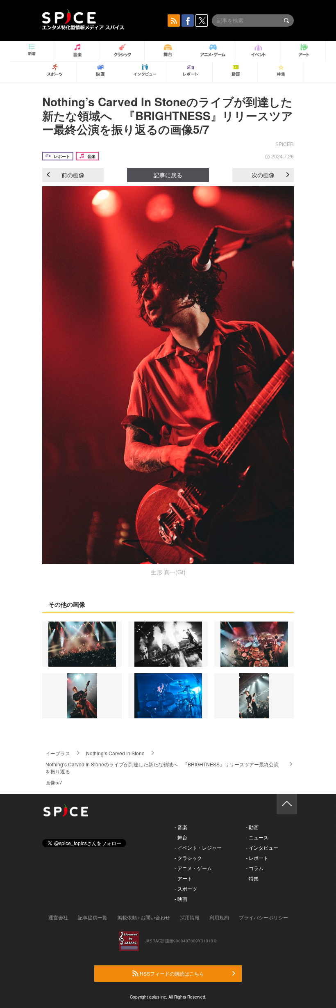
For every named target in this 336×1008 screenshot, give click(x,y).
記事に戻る (168, 175)
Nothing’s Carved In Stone (115, 753)
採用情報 (190, 917)
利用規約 (219, 917)
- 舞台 (181, 837)
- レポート (257, 857)
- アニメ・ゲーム (193, 867)
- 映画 (181, 898)
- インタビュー (262, 847)
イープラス (57, 753)
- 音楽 (181, 826)
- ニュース (257, 837)
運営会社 (58, 917)
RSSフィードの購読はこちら (171, 973)
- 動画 (252, 826)
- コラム (254, 867)
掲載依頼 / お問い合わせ (143, 917)
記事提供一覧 (92, 917)
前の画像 (72, 175)
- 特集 (252, 878)
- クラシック (188, 857)
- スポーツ (186, 888)
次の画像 (263, 175)
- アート (183, 878)
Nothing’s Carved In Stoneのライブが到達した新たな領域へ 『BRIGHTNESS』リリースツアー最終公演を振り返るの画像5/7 (167, 115)
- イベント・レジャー (198, 847)
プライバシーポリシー (263, 917)
